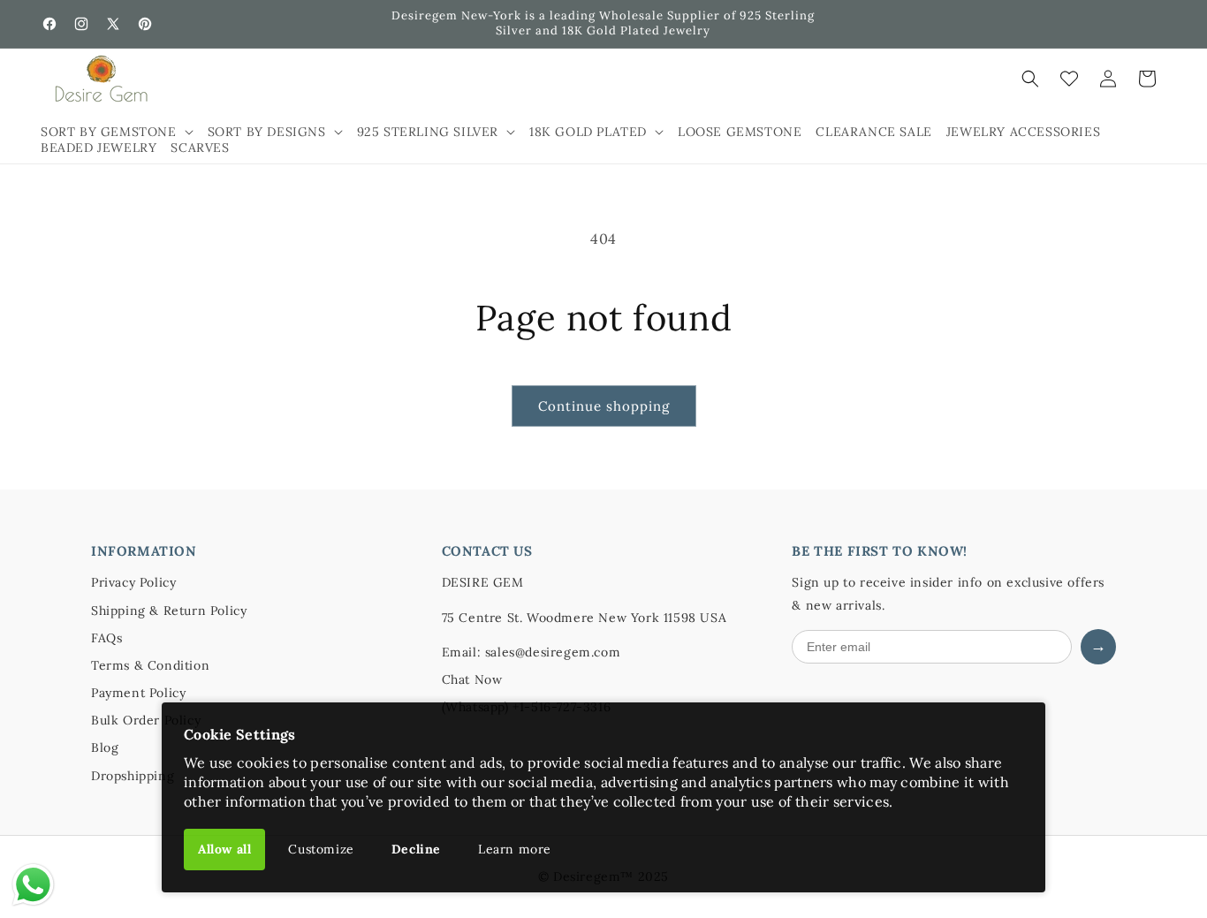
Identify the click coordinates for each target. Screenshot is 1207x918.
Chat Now (472, 679)
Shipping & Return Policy (169, 610)
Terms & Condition (150, 665)
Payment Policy (138, 693)
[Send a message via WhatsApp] (33, 885)
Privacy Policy (133, 582)
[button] (117, 132)
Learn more (514, 849)
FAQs (106, 638)
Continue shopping (604, 406)
